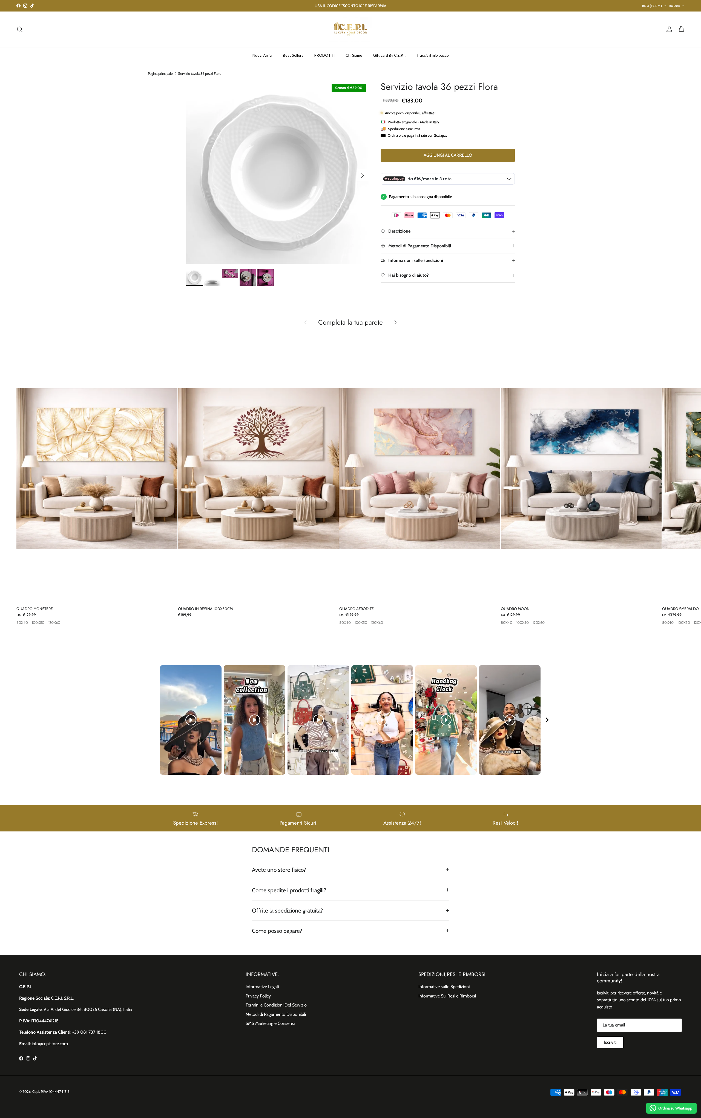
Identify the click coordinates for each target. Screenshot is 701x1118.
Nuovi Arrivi (262, 55)
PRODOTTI (324, 55)
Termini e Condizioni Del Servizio (276, 1005)
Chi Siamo (354, 55)
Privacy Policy (258, 996)
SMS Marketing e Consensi (270, 1023)
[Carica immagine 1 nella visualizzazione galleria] (277, 172)
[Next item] (547, 720)
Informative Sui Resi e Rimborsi (447, 996)
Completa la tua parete (350, 322)
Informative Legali (262, 986)
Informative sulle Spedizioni (444, 986)
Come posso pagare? (277, 930)
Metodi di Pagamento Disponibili (276, 1014)
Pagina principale (160, 73)
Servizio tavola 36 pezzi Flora (199, 73)
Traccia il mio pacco (432, 55)
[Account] (668, 29)
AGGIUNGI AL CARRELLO (448, 155)
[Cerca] (19, 29)
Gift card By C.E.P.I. (389, 55)
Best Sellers (293, 55)
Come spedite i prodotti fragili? (289, 890)
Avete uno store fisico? (279, 869)
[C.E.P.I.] (350, 29)
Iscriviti (610, 1042)
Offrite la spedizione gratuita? (287, 910)
